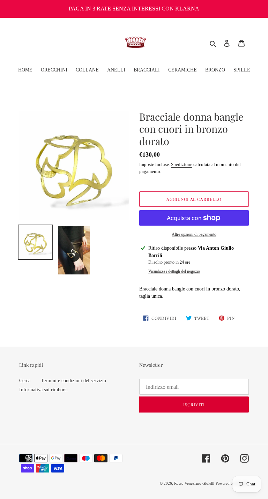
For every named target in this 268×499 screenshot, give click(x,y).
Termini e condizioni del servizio (73, 380)
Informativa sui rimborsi (43, 389)
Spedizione (181, 164)
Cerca (24, 380)
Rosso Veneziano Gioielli (194, 483)
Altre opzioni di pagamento (194, 234)
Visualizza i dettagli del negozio (174, 271)
